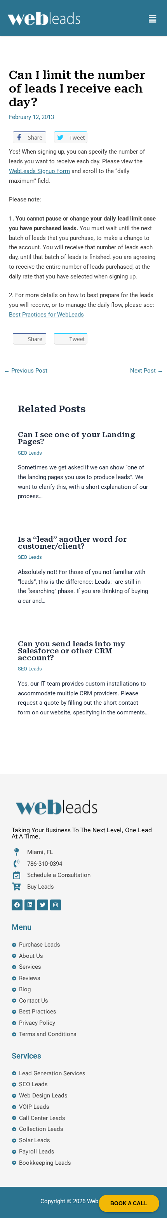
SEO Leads (30, 453)
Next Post (146, 371)
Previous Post (25, 371)
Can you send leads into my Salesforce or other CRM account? (71, 651)
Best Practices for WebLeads (46, 314)
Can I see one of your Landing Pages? (76, 438)
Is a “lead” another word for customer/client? (72, 542)
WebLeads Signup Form (39, 171)
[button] (152, 19)
